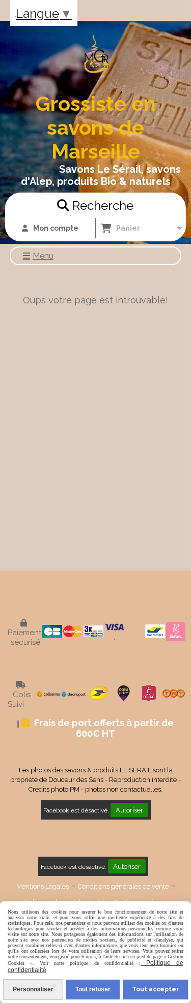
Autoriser (129, 810)
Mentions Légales (42, 886)
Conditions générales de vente (123, 886)
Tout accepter (155, 989)
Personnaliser (33, 989)
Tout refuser (93, 989)
